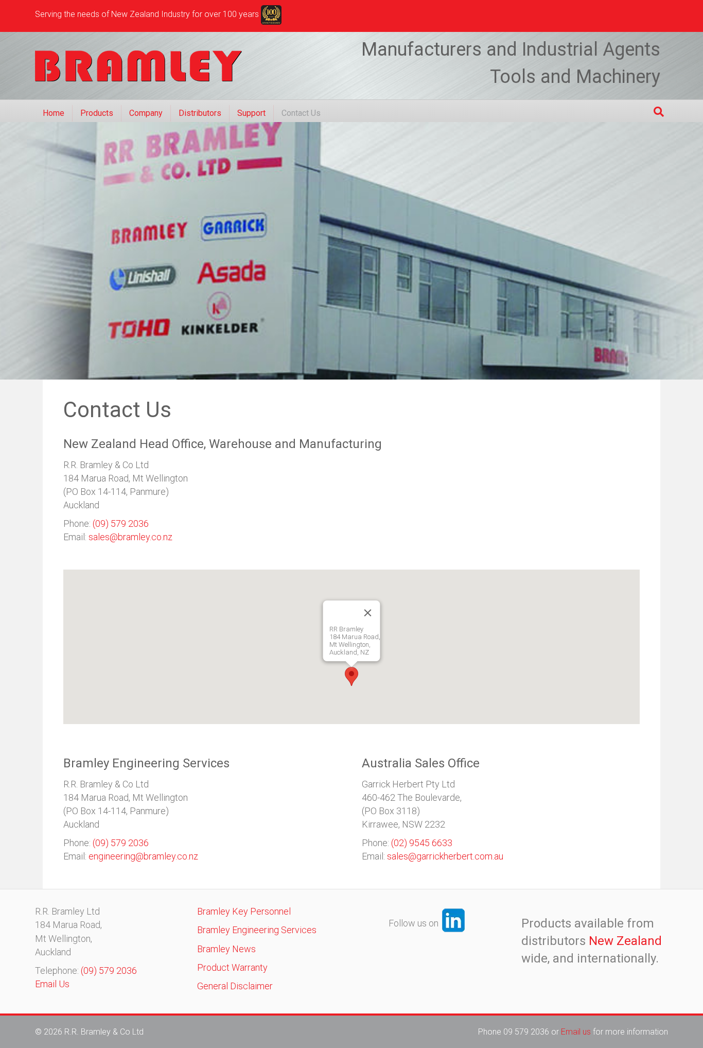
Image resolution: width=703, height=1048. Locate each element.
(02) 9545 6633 (421, 842)
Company (146, 113)
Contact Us (301, 113)
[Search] (658, 111)
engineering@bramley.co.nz (143, 856)
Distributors (200, 113)
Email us (577, 1032)
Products (96, 113)
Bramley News (226, 948)
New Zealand (625, 941)
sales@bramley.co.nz (130, 536)
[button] (351, 676)
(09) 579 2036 (121, 523)
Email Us (52, 983)
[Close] (368, 612)
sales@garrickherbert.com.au (445, 856)
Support (251, 113)
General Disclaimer (235, 986)
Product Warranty (232, 967)
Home (53, 113)
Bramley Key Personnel (244, 911)
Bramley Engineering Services (257, 929)
